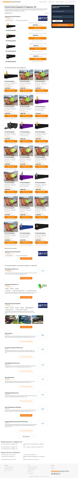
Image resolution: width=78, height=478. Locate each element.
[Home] (12, 2)
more (33, 293)
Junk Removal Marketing (32, 468)
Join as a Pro (71, 1)
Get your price (37, 27)
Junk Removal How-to (8, 470)
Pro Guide (29, 471)
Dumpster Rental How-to (8, 468)
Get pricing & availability (26, 341)
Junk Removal (51, 1)
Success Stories (30, 473)
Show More (26, 436)
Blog (66, 1)
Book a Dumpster (43, 1)
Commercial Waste (60, 1)
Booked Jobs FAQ (31, 470)
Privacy (41, 476)
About (52, 466)
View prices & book (26, 258)
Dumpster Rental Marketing (32, 466)
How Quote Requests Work (9, 466)
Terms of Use (46, 476)
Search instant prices (63, 25)
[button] (63, 16)
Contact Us (53, 468)
